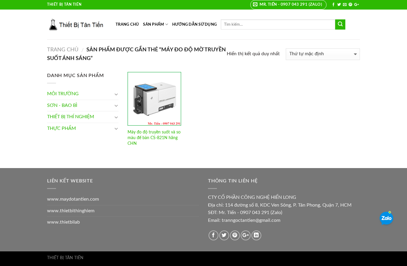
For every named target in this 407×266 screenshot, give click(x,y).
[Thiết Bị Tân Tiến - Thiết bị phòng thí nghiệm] (77, 24)
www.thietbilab (63, 222)
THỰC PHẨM (61, 128)
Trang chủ (62, 50)
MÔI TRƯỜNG (63, 93)
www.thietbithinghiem (70, 210)
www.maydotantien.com (73, 199)
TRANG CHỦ (127, 24)
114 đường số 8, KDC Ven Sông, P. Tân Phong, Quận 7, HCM (288, 205)
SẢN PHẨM (153, 24)
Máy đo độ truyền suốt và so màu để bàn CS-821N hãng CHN (154, 137)
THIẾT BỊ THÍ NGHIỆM (70, 116)
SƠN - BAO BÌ (62, 105)
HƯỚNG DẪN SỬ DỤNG (194, 24)
